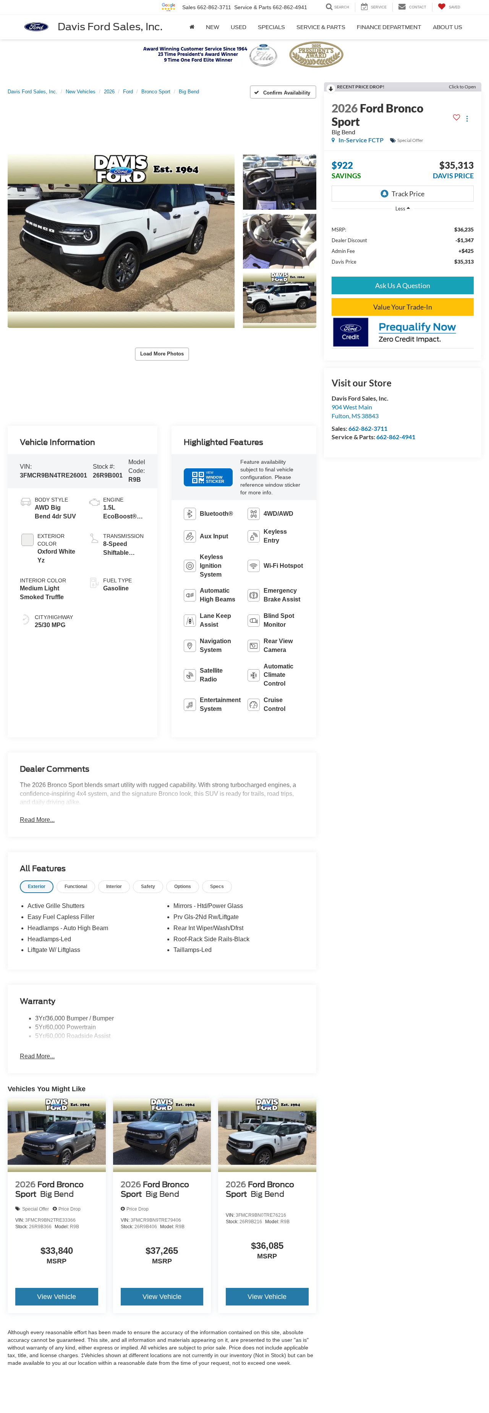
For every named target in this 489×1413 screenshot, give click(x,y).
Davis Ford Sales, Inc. (110, 27)
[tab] (36, 886)
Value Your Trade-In (402, 307)
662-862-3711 (367, 428)
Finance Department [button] (389, 27)
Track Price (408, 193)
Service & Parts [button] (320, 27)
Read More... (37, 820)
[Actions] (467, 118)
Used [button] (238, 27)
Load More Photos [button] (162, 354)
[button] (121, 241)
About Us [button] (447, 27)
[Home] (192, 27)
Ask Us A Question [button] (402, 285)
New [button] (212, 27)
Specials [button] (271, 27)
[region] (403, 245)
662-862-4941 (395, 436)
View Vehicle (56, 1297)
